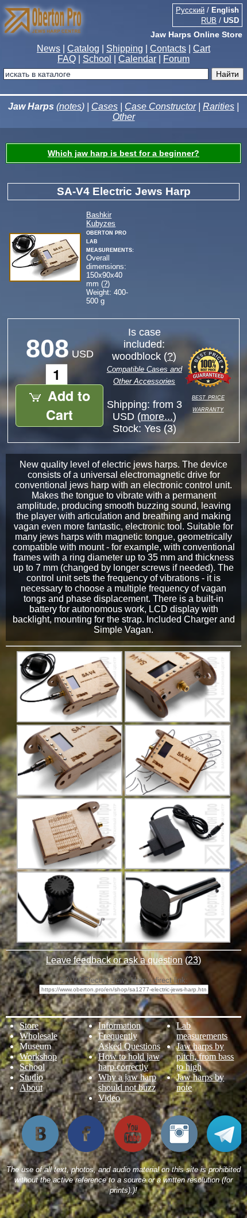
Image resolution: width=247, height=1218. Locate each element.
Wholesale (38, 1036)
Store (29, 1025)
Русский (190, 10)
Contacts (168, 48)
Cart (201, 48)
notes (70, 106)
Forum (176, 59)
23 (193, 960)
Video (109, 1098)
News (48, 48)
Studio (31, 1077)
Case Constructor (160, 106)
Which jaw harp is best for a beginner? (123, 153)
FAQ (66, 59)
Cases (104, 106)
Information (119, 1025)
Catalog (83, 48)
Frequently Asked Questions (129, 1041)
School (97, 59)
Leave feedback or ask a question (114, 960)
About (31, 1087)
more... (157, 416)
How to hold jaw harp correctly (129, 1062)
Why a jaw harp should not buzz (127, 1082)
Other (124, 117)
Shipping (124, 48)
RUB (209, 20)
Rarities (218, 106)
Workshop (38, 1056)
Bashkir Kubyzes (100, 219)
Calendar (137, 59)
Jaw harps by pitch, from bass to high (205, 1056)
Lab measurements (201, 1031)
